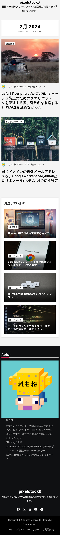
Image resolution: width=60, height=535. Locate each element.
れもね (9, 86)
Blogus (45, 520)
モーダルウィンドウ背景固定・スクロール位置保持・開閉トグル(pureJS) (29, 329)
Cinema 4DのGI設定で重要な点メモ (29, 233)
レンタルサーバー (14, 121)
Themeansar (29, 524)
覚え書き (10, 43)
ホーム (9, 529)
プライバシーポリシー (27, 529)
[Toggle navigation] (4, 6)
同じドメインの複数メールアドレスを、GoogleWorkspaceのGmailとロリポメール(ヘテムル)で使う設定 (29, 176)
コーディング (15, 256)
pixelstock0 (30, 2)
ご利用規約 (48, 529)
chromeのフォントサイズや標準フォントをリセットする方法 (29, 263)
